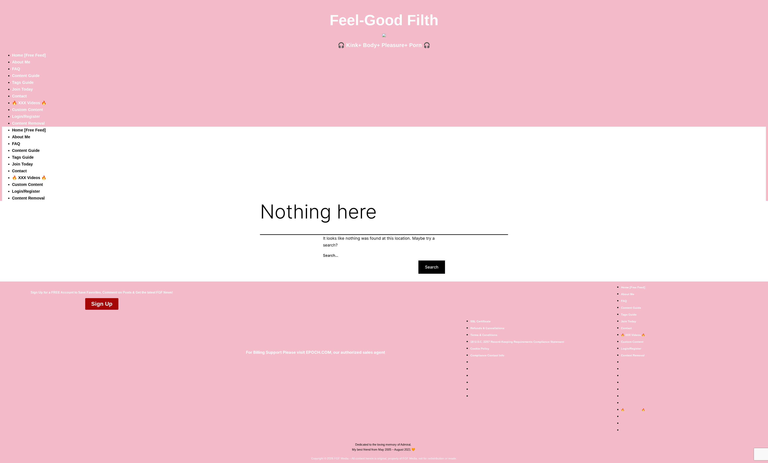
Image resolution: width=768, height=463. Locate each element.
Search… (330, 255)
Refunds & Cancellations (487, 328)
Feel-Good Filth (384, 20)
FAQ (16, 69)
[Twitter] (321, 363)
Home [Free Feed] (29, 55)
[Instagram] (333, 363)
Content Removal (28, 123)
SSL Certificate (480, 321)
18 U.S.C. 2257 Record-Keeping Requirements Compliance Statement (517, 341)
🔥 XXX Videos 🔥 (29, 103)
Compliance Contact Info (487, 355)
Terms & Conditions (483, 335)
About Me (21, 62)
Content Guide (26, 75)
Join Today (22, 89)
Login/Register (26, 116)
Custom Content (27, 109)
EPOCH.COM (318, 352)
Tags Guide (23, 82)
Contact (19, 96)
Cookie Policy (479, 348)
